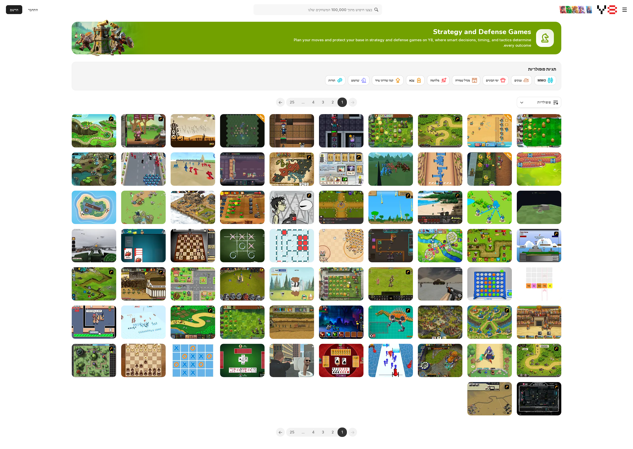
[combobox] (539, 102)
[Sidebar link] (625, 10)
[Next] (280, 102)
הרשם (14, 10)
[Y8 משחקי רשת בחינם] (607, 9)
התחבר (33, 10)
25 (292, 102)
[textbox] (539, 102)
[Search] (376, 9)
